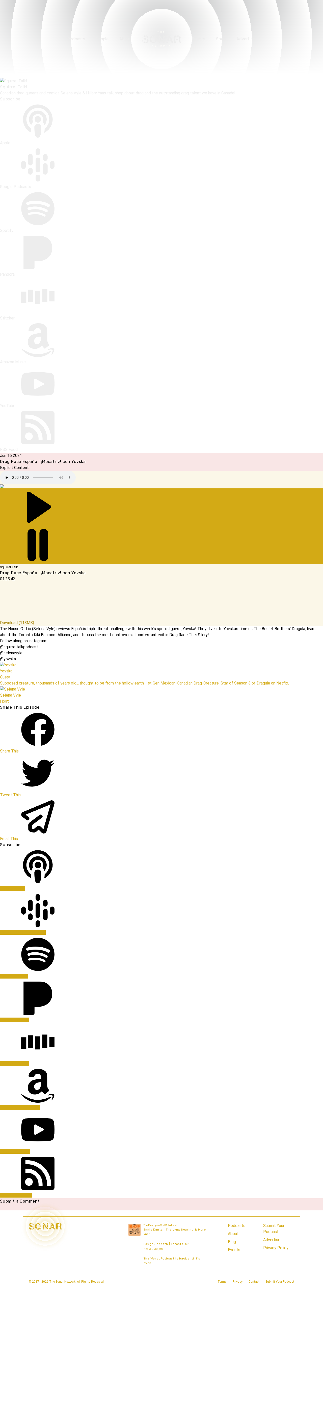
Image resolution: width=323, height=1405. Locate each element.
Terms (222, 1281)
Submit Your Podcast (273, 1228)
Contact (254, 1281)
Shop (221, 39)
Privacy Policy (275, 1247)
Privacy (238, 1281)
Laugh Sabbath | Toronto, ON (167, 1244)
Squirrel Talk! (13, 87)
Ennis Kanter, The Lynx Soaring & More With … (175, 1232)
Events (198, 39)
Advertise (245, 39)
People (102, 39)
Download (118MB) (17, 622)
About (125, 39)
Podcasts (76, 39)
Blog (232, 1241)
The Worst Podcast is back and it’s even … (172, 1261)
